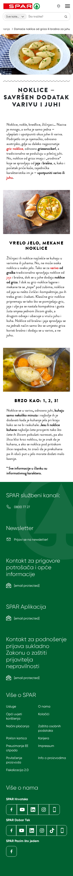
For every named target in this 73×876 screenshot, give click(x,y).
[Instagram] (43, 809)
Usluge (11, 706)
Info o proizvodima (52, 758)
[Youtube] (22, 809)
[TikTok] (52, 830)
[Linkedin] (33, 809)
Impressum (46, 746)
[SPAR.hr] (22, 6)
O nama (44, 706)
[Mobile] (54, 809)
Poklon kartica (16, 738)
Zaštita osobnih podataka (49, 728)
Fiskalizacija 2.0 (17, 770)
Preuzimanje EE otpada (17, 748)
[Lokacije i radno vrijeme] (58, 6)
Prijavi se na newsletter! (30, 539)
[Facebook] (11, 809)
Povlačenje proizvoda (14, 760)
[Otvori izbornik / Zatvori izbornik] (67, 6)
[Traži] (66, 16)
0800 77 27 (21, 507)
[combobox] (15, 16)
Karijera (43, 738)
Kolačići (43, 714)
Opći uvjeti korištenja (14, 716)
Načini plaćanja (17, 726)
